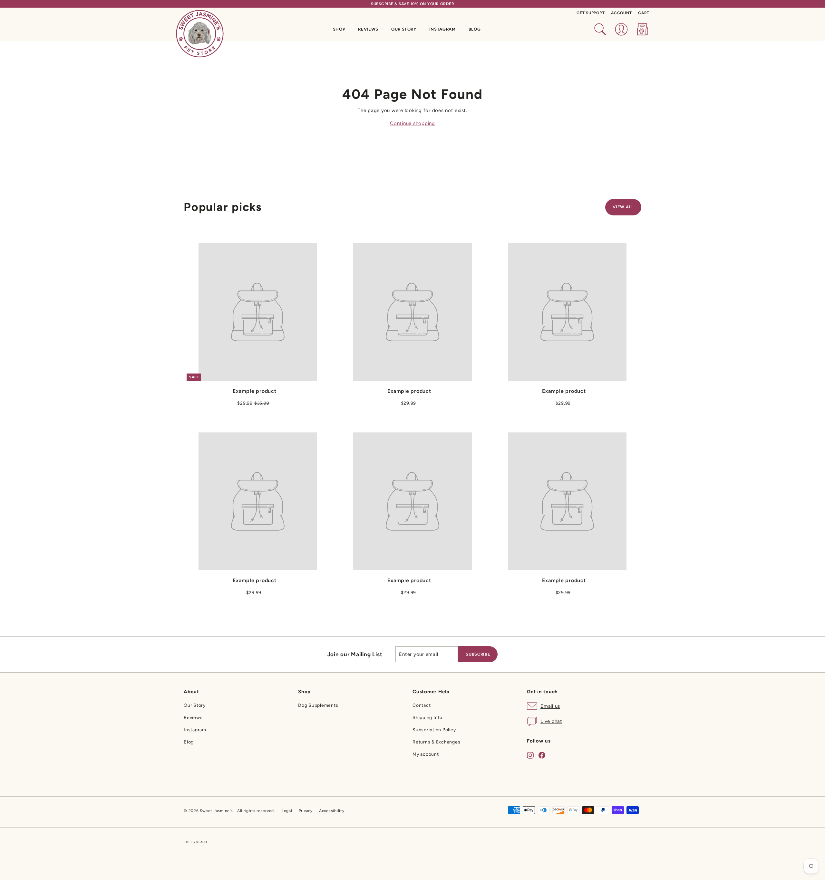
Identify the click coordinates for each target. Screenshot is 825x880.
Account (621, 13)
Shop (339, 29)
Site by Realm (195, 842)
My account (425, 754)
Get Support (591, 13)
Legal (287, 811)
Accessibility (332, 811)
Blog (475, 29)
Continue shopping (412, 123)
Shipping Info (427, 717)
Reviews (368, 29)
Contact (421, 705)
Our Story (403, 29)
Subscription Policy (434, 730)
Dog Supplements (318, 705)
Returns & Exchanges (436, 742)
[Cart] (642, 29)
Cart (643, 13)
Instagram (442, 29)
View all (623, 206)
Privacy (306, 811)
